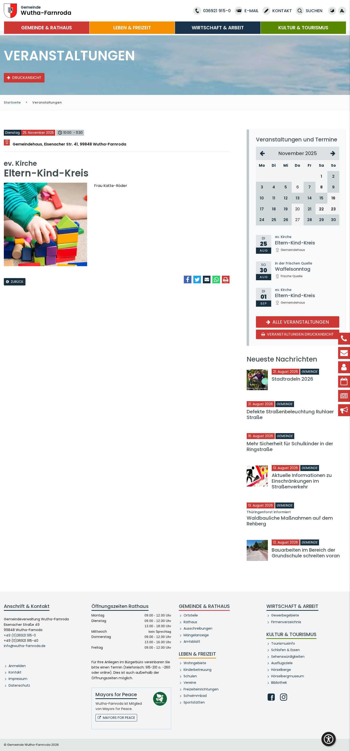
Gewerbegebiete (285, 615)
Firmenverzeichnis (286, 622)
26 (285, 220)
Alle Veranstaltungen (300, 322)
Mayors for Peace (119, 717)
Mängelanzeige (196, 635)
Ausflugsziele (282, 663)
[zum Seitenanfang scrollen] (344, 740)
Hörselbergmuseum (287, 676)
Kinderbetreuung (197, 669)
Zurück (17, 281)
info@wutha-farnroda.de (24, 645)
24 (261, 220)
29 (321, 220)
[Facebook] (271, 697)
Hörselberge (281, 669)
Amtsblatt (192, 641)
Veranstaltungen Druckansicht (300, 334)
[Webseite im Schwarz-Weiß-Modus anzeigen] (332, 11)
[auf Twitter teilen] (197, 279)
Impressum (18, 678)
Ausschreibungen (198, 628)
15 (321, 198)
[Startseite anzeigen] (10, 10)
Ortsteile (191, 615)
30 (333, 220)
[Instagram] (283, 697)
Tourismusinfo (283, 643)
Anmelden (17, 665)
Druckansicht (26, 77)
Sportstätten (194, 702)
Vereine (190, 682)
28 (309, 220)
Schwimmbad (195, 695)
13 (298, 198)
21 (309, 209)
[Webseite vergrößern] (342, 11)
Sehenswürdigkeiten (288, 656)
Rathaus (190, 622)
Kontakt (15, 672)
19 (286, 209)
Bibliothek (279, 682)
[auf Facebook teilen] (187, 279)
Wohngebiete (195, 663)
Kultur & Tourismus (303, 27)
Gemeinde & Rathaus (46, 27)
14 (310, 198)
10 (262, 198)
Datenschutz (19, 685)
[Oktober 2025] (262, 153)
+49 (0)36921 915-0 (20, 635)
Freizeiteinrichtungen (201, 689)
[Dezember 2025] (333, 153)
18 (274, 209)
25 (273, 220)
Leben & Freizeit (132, 27)
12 (286, 198)
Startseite (12, 102)
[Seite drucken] (226, 279)
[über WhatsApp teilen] (216, 279)
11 (273, 198)
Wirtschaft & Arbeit (218, 27)
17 (262, 209)
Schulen (190, 676)
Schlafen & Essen (285, 649)
